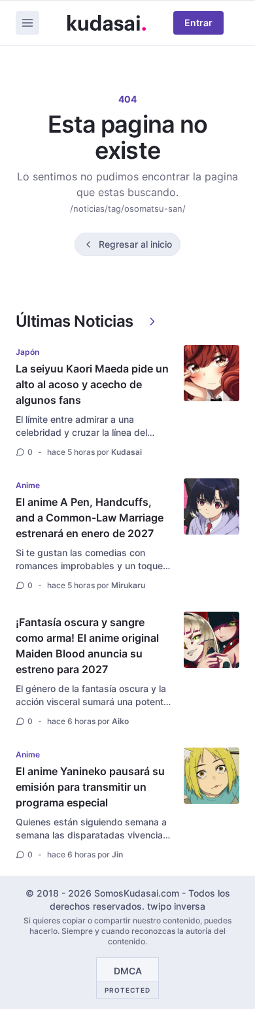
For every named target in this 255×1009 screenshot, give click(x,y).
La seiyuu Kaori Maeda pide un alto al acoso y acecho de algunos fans (92, 384)
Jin (117, 854)
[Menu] (27, 23)
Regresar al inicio (135, 244)
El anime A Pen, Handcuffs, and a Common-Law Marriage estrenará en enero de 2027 (89, 517)
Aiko (120, 721)
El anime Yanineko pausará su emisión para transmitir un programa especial (90, 787)
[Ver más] (152, 321)
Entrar (198, 22)
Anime (28, 485)
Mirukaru (128, 585)
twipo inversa (176, 906)
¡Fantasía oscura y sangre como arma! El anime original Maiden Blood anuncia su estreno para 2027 (87, 646)
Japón (27, 352)
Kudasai (126, 452)
